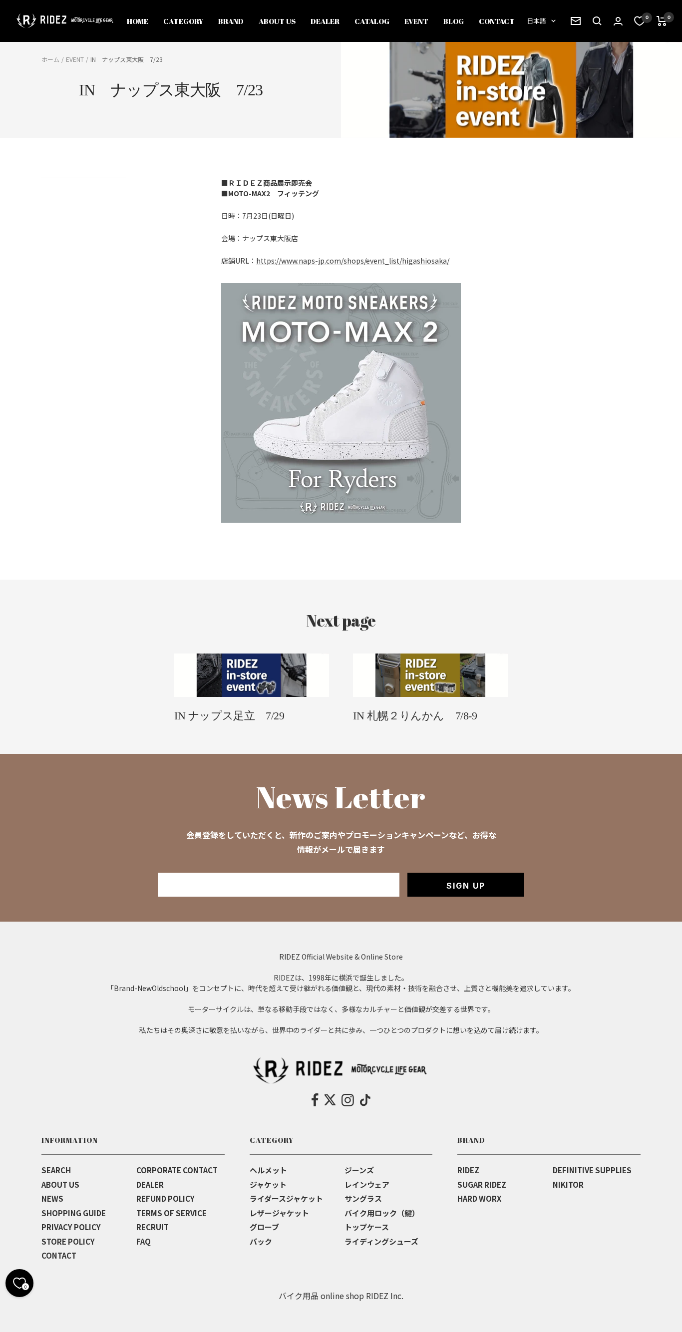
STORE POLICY (68, 1241)
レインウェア (366, 1184)
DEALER (325, 21)
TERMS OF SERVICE (171, 1213)
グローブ (264, 1227)
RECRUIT (152, 1227)
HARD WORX (479, 1198)
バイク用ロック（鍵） (381, 1213)
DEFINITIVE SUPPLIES (592, 1170)
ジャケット (268, 1184)
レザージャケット (279, 1213)
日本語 (536, 20)
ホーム (50, 59)
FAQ (143, 1241)
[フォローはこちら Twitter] (330, 1099)
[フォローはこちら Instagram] (347, 1099)
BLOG (453, 21)
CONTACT (497, 21)
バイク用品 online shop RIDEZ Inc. (341, 1296)
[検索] (576, 21)
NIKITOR (568, 1184)
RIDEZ (468, 1170)
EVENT (416, 21)
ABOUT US (277, 21)
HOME (137, 21)
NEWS (52, 1198)
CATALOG (371, 21)
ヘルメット (268, 1170)
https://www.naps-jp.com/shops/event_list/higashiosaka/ (352, 261)
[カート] (662, 21)
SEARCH (56, 1170)
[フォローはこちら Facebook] (315, 1099)
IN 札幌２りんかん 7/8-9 (415, 715)
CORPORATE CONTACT (177, 1170)
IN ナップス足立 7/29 (229, 715)
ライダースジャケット (286, 1198)
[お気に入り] (640, 21)
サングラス (363, 1198)
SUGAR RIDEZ (481, 1184)
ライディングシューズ (381, 1241)
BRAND (231, 21)
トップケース (366, 1227)
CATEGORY (183, 21)
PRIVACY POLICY (71, 1227)
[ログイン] (618, 21)
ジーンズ (359, 1170)
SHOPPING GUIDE (73, 1213)
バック (261, 1241)
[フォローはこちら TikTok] (365, 1099)
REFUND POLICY (165, 1198)
